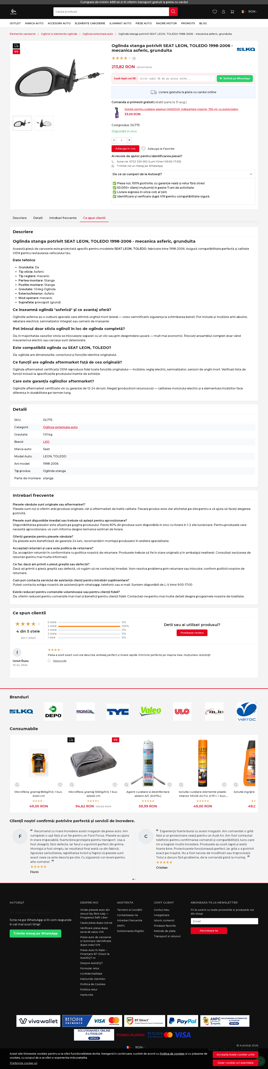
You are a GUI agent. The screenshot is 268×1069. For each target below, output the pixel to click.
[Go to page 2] (134, 879)
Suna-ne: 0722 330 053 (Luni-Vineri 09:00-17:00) (149, 161)
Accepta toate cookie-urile (236, 1054)
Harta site (86, 994)
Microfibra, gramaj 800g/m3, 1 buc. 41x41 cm (38, 794)
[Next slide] (254, 711)
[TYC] (118, 718)
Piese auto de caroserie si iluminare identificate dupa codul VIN (95, 941)
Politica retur (88, 989)
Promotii (188, 23)
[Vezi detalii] (17, 784)
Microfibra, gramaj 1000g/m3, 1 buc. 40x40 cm (93, 794)
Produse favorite (165, 925)
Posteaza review (192, 632)
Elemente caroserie (90, 23)
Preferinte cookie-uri (23, 1063)
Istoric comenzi (164, 920)
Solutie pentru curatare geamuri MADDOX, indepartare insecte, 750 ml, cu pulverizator (181, 109)
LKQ (46, 442)
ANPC (121, 925)
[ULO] (182, 718)
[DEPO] (53, 718)
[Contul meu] (223, 11)
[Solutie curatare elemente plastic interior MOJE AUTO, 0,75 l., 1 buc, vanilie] (203, 763)
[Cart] (232, 11)
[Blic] (214, 718)
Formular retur (89, 968)
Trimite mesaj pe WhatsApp (35, 933)
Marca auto (34, 23)
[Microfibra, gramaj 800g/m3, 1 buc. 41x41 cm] (39, 763)
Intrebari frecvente (63, 218)
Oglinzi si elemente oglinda (59, 34)
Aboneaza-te (209, 930)
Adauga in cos (125, 148)
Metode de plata (164, 931)
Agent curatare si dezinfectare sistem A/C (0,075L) (148, 794)
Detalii (38, 218)
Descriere (20, 218)
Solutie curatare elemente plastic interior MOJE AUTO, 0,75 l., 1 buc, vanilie (202, 794)
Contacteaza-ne (127, 915)
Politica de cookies (172, 1053)
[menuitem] (22, 123)
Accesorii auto (59, 23)
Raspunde (60, 660)
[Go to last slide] (13, 711)
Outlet (15, 23)
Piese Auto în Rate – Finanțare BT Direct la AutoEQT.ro (94, 954)
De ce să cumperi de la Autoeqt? (137, 174)
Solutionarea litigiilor (130, 931)
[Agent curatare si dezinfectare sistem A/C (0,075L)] (148, 763)
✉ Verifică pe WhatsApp (235, 78)
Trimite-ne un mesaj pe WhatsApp (140, 166)
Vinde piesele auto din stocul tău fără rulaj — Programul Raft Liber (95, 913)
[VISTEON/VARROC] (247, 718)
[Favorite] (214, 11)
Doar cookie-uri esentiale (236, 1062)
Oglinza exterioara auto (98, 34)
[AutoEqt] (13, 11)
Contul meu (161, 909)
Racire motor (166, 23)
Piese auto (144, 23)
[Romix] (86, 718)
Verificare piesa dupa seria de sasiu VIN (94, 930)
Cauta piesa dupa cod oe (96, 922)
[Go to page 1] (133, 879)
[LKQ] (21, 718)
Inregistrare (161, 915)
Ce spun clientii (94, 218)
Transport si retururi (167, 936)
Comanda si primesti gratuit (132, 102)
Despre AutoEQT (91, 963)
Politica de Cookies (92, 984)
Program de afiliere (130, 1034)
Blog (203, 23)
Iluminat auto (120, 23)
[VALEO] (150, 718)
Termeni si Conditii (129, 909)
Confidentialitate (91, 973)
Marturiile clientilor (92, 979)
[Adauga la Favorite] (60, 784)
